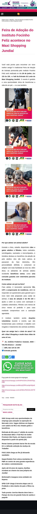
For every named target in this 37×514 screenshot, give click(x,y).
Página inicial (5, 19)
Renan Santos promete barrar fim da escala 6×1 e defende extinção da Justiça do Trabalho (18, 446)
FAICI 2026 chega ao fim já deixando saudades (16, 454)
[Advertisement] (19, 58)
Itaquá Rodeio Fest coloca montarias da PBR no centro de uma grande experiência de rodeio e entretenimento (18, 461)
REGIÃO (12, 19)
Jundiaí (7, 397)
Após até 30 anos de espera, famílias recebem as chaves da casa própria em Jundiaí (17, 470)
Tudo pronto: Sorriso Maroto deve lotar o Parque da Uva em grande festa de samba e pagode (18, 495)
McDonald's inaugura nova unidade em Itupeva (17, 478)
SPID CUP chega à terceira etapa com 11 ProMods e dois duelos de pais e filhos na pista (18, 486)
